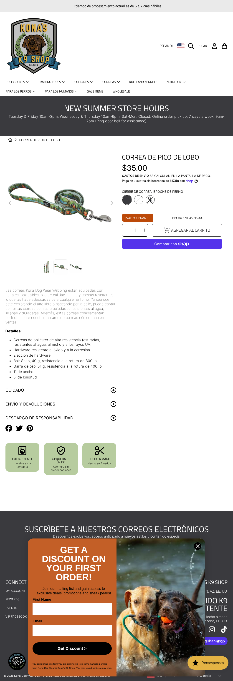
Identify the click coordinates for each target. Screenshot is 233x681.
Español (166, 45)
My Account (15, 591)
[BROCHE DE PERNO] (127, 199)
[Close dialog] (198, 546)
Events (11, 608)
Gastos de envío (135, 176)
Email (37, 621)
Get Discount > (72, 648)
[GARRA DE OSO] (138, 199)
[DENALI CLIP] (150, 199)
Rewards (12, 599)
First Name (42, 599)
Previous (10, 203)
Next (111, 203)
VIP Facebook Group (21, 616)
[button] (198, 46)
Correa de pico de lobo (39, 140)
